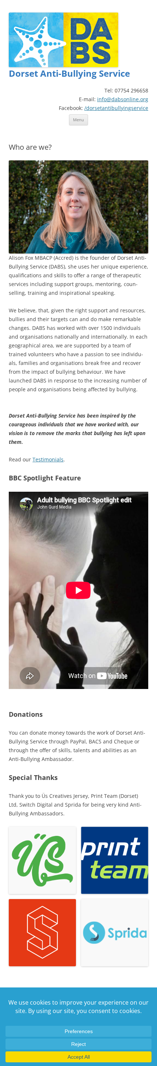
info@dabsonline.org (122, 99)
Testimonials (48, 459)
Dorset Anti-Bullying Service (69, 73)
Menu (78, 119)
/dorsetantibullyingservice (116, 107)
